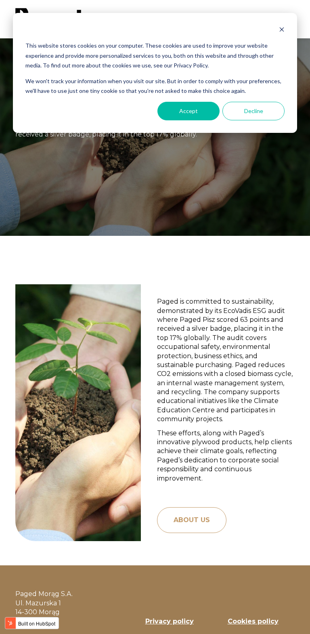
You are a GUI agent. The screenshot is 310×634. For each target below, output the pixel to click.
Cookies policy (253, 621)
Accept (188, 110)
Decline (253, 110)
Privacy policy (169, 621)
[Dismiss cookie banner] (282, 30)
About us (192, 520)
